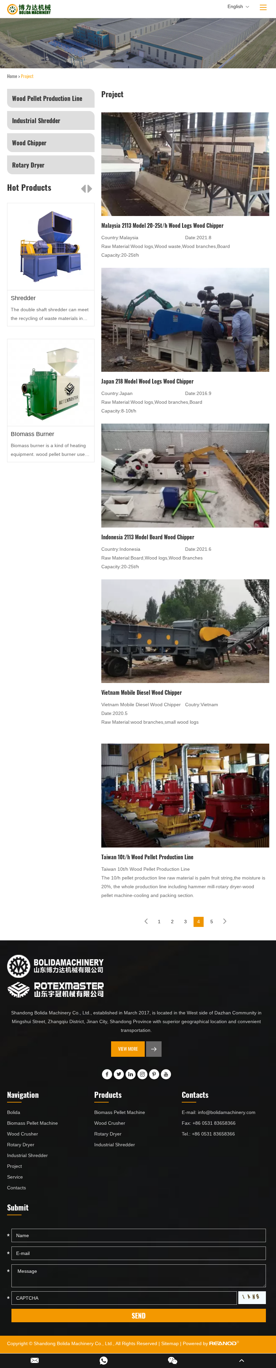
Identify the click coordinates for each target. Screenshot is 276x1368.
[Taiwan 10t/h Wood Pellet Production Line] (185, 795)
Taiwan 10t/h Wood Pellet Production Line (147, 857)
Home (12, 76)
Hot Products (29, 187)
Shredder (23, 298)
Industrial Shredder (36, 120)
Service (15, 1177)
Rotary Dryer (28, 164)
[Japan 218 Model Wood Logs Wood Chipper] (185, 319)
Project (14, 1166)
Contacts (16, 1187)
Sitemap (170, 1343)
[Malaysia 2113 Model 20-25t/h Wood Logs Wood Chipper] (185, 163)
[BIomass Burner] (50, 382)
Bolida (13, 1112)
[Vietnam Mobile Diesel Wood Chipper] (185, 630)
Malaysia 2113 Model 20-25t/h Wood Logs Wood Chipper (162, 225)
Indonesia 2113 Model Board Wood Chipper (147, 537)
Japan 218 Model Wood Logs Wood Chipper (147, 381)
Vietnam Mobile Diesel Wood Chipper (141, 692)
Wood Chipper (29, 142)
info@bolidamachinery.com (226, 1112)
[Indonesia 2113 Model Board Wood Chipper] (185, 475)
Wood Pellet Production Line (47, 98)
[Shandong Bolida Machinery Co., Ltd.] (29, 9)
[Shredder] (50, 246)
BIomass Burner (32, 434)
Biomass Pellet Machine (32, 1123)
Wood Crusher (22, 1134)
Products (108, 1094)
